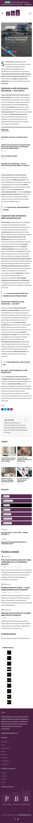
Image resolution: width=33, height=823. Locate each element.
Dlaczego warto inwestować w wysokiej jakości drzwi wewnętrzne (16, 614)
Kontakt (3, 773)
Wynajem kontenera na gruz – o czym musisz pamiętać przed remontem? (15, 588)
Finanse (3, 751)
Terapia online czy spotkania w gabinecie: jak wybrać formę (24, 459)
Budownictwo (5, 748)
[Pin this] (15, 51)
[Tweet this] (9, 51)
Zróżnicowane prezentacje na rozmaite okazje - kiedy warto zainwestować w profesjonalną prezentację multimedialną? (16, 146)
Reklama (4, 779)
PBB (9, 42)
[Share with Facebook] (6, 51)
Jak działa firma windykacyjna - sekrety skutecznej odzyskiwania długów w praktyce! (15, 164)
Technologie (5, 761)
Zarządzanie (5, 764)
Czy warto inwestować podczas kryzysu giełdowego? (23, 480)
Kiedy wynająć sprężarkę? (9, 156)
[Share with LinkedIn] (12, 51)
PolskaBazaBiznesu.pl (24, 815)
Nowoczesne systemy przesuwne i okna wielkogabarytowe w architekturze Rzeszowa (16, 562)
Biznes (3, 745)
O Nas (3, 782)
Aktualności (5, 742)
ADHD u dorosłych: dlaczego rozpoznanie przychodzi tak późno (7, 480)
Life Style (4, 754)
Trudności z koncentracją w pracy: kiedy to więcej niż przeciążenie (8, 459)
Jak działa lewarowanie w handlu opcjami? (14, 137)
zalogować (10, 638)
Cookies (3, 776)
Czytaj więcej (27, 4)
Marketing (4, 758)
